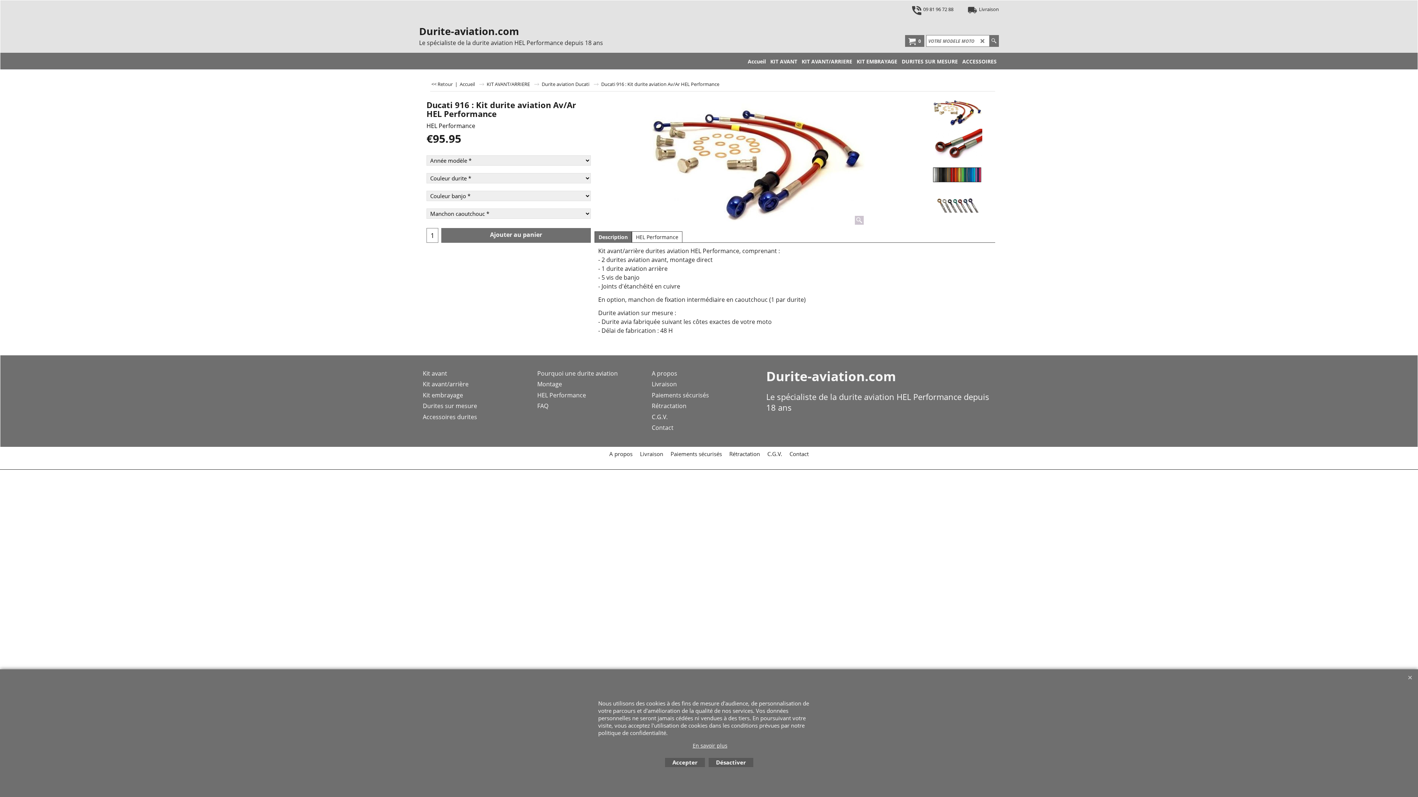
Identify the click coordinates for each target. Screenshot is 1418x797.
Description (613, 237)
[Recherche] (994, 40)
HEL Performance (451, 126)
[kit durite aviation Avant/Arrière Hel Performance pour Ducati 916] (755, 162)
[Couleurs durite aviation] (957, 175)
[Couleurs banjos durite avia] (957, 206)
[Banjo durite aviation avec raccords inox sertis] (957, 143)
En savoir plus (710, 745)
